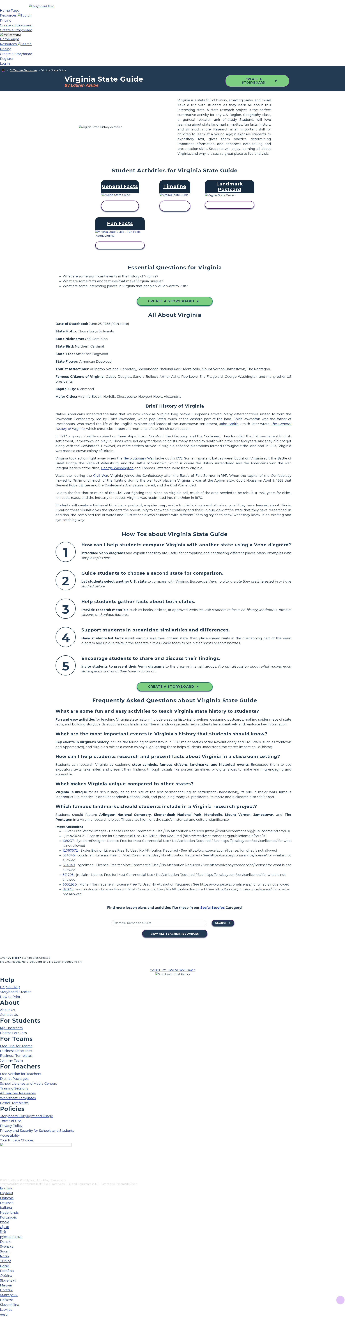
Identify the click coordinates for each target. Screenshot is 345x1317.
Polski (5, 1266)
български (9, 1295)
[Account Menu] (10, 35)
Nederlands (9, 1213)
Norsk (4, 1256)
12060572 (70, 850)
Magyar (6, 1285)
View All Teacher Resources (174, 933)
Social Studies (212, 908)
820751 (68, 889)
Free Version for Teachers (20, 1074)
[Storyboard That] (41, 6)
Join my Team (11, 1061)
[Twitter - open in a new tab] (2, 1170)
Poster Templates (14, 1103)
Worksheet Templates (18, 1098)
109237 (68, 841)
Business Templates (16, 1056)
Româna (7, 1271)
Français (6, 1198)
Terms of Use (10, 1121)
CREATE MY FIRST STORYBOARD (172, 970)
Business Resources (16, 1051)
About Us (7, 1010)
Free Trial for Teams (16, 1046)
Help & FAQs (10, 987)
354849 (69, 865)
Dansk (5, 1242)
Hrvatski (6, 1290)
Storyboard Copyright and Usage (26, 1116)
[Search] (25, 15)
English (6, 1188)
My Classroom (11, 1028)
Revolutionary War (139, 458)
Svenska (6, 1247)
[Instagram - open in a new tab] (2, 1164)
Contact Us (9, 1015)
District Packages (14, 1079)
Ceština (6, 1276)
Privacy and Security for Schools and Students (37, 1131)
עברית (4, 1222)
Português (8, 1217)
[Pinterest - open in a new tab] (2, 1176)
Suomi (5, 1251)
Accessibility (10, 1135)
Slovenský (8, 1280)
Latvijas (6, 1310)
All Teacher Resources (23, 70)
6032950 (70, 884)
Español (6, 1193)
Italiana (6, 1208)
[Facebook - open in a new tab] (2, 1158)
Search (221, 923)
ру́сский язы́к (11, 1237)
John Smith (228, 424)
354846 (69, 855)
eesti (4, 1314)
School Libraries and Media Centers (28, 1084)
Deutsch (7, 1203)
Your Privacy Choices (17, 1140)
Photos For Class (13, 1033)
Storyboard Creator (15, 992)
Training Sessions (14, 1088)
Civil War (100, 476)
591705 (68, 875)
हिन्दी (3, 1232)
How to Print (10, 997)
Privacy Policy (11, 1126)
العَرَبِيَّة (4, 1227)
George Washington (117, 468)
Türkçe (5, 1261)
